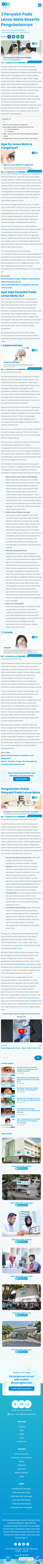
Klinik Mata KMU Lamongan (21, 1276)
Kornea (17, 197)
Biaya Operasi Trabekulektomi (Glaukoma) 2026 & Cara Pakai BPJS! (28, 1079)
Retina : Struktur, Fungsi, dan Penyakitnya (19, 761)
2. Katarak (10, 131)
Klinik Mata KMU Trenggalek (21, 1203)
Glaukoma (12, 219)
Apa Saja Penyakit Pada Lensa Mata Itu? (19, 127)
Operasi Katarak (7, 748)
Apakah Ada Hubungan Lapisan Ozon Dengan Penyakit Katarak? (29, 1099)
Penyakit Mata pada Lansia (13, 764)
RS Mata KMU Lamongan (22, 1350)
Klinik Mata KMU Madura (21, 1166)
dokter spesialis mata (33, 1001)
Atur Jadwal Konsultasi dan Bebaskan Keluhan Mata (21, 135)
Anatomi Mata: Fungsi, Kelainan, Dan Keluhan (20, 279)
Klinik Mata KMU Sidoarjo (21, 1240)
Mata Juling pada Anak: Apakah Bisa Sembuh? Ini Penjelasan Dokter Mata (28, 1121)
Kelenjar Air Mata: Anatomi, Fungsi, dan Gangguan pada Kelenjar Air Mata (27, 1069)
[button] (39, 5)
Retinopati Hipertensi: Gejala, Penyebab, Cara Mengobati (28, 1089)
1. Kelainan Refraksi (12, 129)
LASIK (34, 454)
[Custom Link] (37, 1559)
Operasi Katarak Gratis (11, 282)
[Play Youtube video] (21, 1030)
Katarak (4, 663)
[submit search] (38, 1058)
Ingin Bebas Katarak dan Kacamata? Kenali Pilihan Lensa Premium (28, 1110)
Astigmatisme (11, 553)
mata (3, 90)
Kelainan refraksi (21, 379)
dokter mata (17, 948)
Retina (3, 235)
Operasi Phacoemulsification (22, 884)
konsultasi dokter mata (21, 964)
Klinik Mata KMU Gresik (21, 1313)
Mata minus (10, 480)
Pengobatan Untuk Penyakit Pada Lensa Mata (21, 138)
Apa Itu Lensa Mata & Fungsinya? (15, 125)
